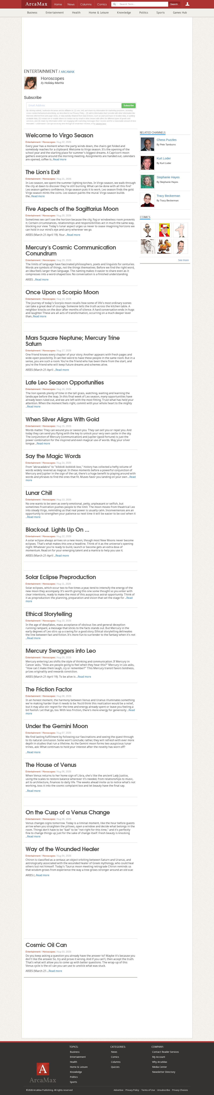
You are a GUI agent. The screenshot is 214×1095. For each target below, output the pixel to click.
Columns (116, 1061)
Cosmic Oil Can (46, 944)
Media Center (159, 1066)
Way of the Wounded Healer (62, 848)
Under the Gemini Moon (57, 725)
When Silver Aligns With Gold (62, 418)
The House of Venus (51, 764)
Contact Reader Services (165, 1051)
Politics (143, 12)
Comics (115, 1056)
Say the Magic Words (53, 455)
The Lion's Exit (43, 171)
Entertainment (55, 12)
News (114, 1051)
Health (76, 12)
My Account (158, 1056)
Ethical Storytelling (49, 613)
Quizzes (115, 1066)
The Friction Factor (49, 688)
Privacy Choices (180, 1089)
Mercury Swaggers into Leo (61, 650)
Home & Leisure (99, 12)
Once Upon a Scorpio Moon (62, 291)
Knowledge (124, 12)
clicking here (101, 124)
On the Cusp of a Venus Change (68, 811)
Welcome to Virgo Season (59, 134)
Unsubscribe (163, 1089)
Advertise (118, 1089)
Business (32, 12)
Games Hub (180, 12)
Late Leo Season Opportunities (65, 381)
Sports (160, 12)
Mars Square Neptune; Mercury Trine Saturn (73, 340)
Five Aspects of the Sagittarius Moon (72, 208)
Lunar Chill (39, 492)
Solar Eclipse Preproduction (61, 576)
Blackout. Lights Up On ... (57, 529)
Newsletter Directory (163, 1071)
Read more (59, 159)
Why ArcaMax (159, 1061)
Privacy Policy (132, 1089)
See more (183, 260)
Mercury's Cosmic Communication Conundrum (71, 249)
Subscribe (129, 105)
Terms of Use (148, 1089)
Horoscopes (48, 142)
